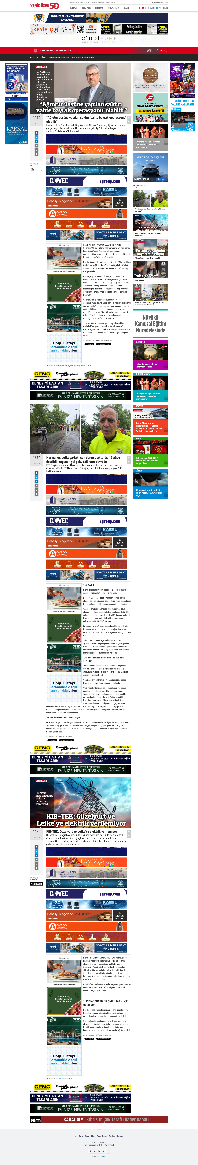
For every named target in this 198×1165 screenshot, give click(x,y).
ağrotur (70, 366)
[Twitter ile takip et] (95, 1151)
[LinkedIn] (36, 141)
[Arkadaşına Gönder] (36, 145)
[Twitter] (36, 137)
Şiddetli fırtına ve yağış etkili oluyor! (56, 50)
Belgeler (102, 2)
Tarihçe (112, 1136)
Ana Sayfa (73, 2)
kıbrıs (57, 366)
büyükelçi (77, 366)
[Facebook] (36, 133)
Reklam (94, 2)
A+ (129, 118)
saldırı (62, 366)
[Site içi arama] (165, 50)
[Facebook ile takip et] (90, 1151)
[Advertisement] (16, 163)
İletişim (120, 1136)
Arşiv (87, 1136)
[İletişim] (161, 50)
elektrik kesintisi (67, 1079)
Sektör (139, 406)
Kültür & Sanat (144, 374)
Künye (93, 1136)
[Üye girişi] (103, 1151)
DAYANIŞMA (111, 2)
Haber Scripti (97, 1156)
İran (66, 366)
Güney (139, 470)
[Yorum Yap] (36, 154)
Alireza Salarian (86, 366)
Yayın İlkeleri (102, 1136)
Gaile (81, 2)
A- (129, 122)
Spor (138, 438)
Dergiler (140, 342)
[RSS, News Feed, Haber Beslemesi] (99, 1151)
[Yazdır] (36, 150)
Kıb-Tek (58, 1079)
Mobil (87, 2)
